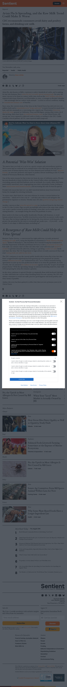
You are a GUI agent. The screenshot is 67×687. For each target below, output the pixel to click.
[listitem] (33, 330)
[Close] (61, 302)
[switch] (54, 334)
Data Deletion (24, 385)
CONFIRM (22, 379)
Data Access (33, 385)
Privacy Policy (42, 385)
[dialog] (33, 343)
